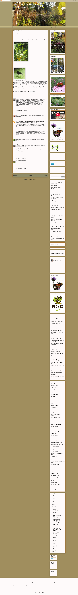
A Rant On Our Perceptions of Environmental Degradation (56, 360)
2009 (53, 548)
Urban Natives (53, 480)
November (55, 510)
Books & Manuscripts (22, 27)
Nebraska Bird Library (54, 435)
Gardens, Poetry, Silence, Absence (57, 353)
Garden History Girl (54, 398)
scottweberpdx (18, 97)
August (54, 535)
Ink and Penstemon (54, 412)
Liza (16, 109)
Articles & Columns (31, 27)
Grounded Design (54, 407)
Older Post (45, 175)
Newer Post (15, 175)
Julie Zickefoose (53, 419)
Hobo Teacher (53, 410)
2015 (53, 500)
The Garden (40, 27)
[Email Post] (28, 91)
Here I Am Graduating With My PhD (57, 347)
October (54, 512)
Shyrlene (17, 130)
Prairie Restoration (54, 449)
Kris (16, 138)
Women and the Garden (55, 489)
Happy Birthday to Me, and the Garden (58, 376)
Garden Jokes (53, 335)
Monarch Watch (53, 429)
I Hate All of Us (53, 374)
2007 (53, 551)
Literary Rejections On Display (56, 424)
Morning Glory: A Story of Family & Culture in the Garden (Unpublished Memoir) (57, 216)
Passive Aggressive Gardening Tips (57, 326)
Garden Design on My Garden (56, 222)
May (54, 540)
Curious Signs (53, 389)
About (15, 27)
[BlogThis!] (31, 91)
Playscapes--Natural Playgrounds (57, 444)
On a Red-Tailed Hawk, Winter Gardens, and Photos (56, 357)
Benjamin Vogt (18, 144)
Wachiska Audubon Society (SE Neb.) (57, 486)
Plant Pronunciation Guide (55, 440)
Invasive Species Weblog (55, 417)
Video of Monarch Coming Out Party (57, 338)
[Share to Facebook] (33, 91)
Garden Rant (53, 403)
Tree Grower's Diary (54, 477)
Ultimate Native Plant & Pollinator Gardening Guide (56, 183)
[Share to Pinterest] (34, 91)
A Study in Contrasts (54, 383)
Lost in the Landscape (55, 426)
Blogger (44, 592)
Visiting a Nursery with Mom (56, 233)
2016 (53, 498)
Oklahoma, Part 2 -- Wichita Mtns (57, 321)
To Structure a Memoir (55, 328)
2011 (53, 506)
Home (30, 175)
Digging (52, 390)
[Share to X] (32, 91)
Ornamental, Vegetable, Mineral (56, 372)
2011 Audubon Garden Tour (56, 323)
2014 (53, 501)
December (55, 509)
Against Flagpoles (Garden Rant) (56, 209)
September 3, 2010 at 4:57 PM (21, 111)
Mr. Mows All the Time (54, 346)
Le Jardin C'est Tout (54, 420)
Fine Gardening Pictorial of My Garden (57, 226)
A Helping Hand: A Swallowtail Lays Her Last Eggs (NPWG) (57, 213)
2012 (53, 504)
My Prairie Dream (54, 185)
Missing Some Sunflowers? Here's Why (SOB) (56, 532)
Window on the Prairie (54, 487)
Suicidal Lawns (53, 211)
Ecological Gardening (54, 394)
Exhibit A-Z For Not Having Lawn (56, 370)
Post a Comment (17, 170)
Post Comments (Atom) (32, 179)
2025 (53, 495)
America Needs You (56, 517)
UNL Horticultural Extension (55, 478)
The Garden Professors (55, 466)
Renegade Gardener (54, 451)
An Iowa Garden (53, 387)
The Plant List (53, 471)
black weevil (18, 92)
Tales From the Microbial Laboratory (57, 459)
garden (22, 92)
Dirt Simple (52, 392)
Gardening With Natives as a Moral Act (57, 207)
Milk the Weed (59, 27)
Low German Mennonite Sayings (56, 330)
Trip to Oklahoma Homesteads (56, 355)
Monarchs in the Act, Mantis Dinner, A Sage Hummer (57, 529)
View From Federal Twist (55, 484)
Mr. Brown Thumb (54, 433)
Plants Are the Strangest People (56, 442)
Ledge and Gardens (54, 422)
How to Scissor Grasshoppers (56, 349)
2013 (53, 503)
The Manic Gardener (54, 469)
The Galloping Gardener (55, 464)
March (54, 543)
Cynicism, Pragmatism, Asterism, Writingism (57, 522)
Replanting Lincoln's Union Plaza (56, 234)
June (54, 538)
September (55, 513)
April (54, 541)
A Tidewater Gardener (54, 385)
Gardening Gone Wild (54, 405)
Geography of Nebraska (55, 325)
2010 (53, 507)
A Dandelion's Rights (54, 236)
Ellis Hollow (53, 396)
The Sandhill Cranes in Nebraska (56, 316)
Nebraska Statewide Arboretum (56, 437)
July (53, 537)
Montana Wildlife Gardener (55, 431)
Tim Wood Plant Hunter (55, 475)
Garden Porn (53, 401)
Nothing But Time (56, 524)
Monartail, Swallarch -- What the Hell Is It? (57, 520)
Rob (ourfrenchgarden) (20, 160)
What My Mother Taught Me (56, 231)
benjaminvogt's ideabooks (57, 260)
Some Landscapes (54, 456)
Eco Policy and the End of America (57, 336)
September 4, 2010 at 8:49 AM (21, 117)
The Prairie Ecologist (54, 473)
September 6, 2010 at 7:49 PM (21, 158)
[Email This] (30, 91)
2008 (53, 550)
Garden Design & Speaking (49, 27)
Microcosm (52, 428)
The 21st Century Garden (55, 205)
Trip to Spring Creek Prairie (55, 351)
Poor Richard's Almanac (55, 446)
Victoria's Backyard (54, 482)
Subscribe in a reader (55, 244)
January (54, 546)
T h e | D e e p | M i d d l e (24, 4)
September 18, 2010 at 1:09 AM (21, 168)
